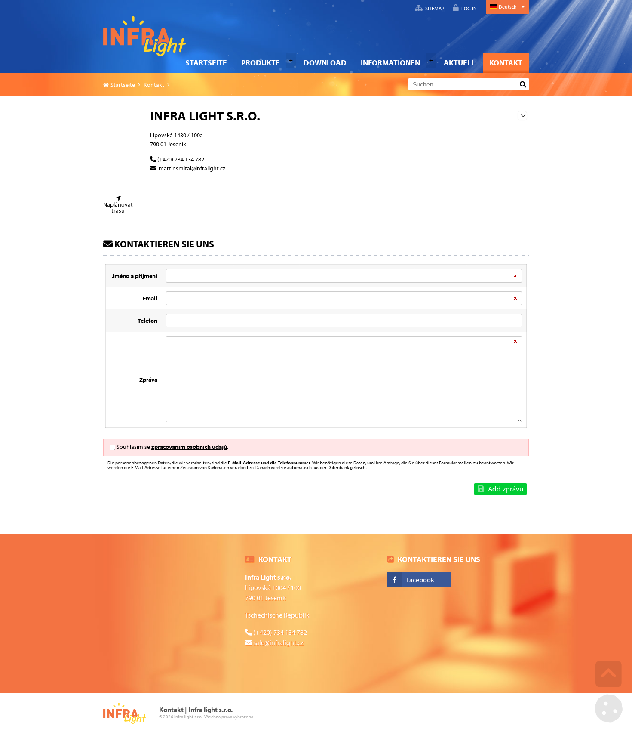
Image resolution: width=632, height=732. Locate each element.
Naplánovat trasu (118, 207)
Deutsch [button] (508, 6)
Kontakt (505, 63)
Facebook (420, 579)
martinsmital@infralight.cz (192, 168)
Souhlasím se (133, 447)
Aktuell (459, 63)
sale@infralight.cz (278, 642)
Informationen (390, 63)
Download (325, 63)
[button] (464, 8)
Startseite (144, 36)
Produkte (260, 63)
